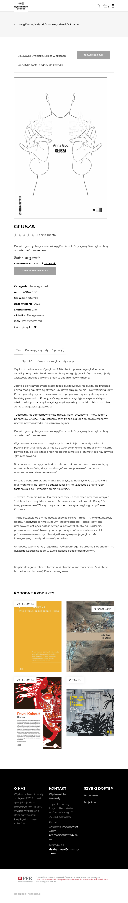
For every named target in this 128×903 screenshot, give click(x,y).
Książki (39, 24)
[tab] (18, 350)
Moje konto (91, 802)
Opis (19, 350)
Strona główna (23, 24)
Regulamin (91, 795)
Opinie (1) (58, 350)
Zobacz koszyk (93, 55)
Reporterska (30, 298)
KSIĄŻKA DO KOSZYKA (90, 732)
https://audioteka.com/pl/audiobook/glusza (41, 571)
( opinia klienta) (46, 234)
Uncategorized (56, 24)
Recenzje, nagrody (36, 350)
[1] (105, 6)
